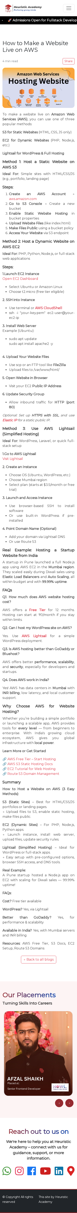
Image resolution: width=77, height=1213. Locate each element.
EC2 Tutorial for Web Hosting (31, 769)
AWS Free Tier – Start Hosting (31, 759)
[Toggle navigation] (69, 8)
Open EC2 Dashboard (20, 279)
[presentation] (59, 1103)
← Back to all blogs (39, 959)
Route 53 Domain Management (33, 774)
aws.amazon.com (23, 199)
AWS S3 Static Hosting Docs (30, 764)
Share (68, 61)
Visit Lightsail (12, 459)
